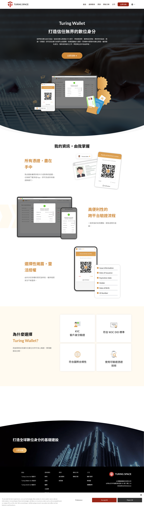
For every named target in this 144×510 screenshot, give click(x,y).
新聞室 (89, 480)
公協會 (47, 489)
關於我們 (89, 476)
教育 (46, 476)
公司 (88, 472)
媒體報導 (89, 485)
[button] (141, 495)
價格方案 (75, 472)
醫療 (46, 485)
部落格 (61, 480)
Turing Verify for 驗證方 (28, 485)
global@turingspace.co (124, 485)
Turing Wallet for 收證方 (28, 480)
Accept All (104, 500)
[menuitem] (84, 4)
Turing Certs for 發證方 (28, 476)
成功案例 (61, 476)
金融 (46, 480)
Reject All (130, 500)
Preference (78, 500)
